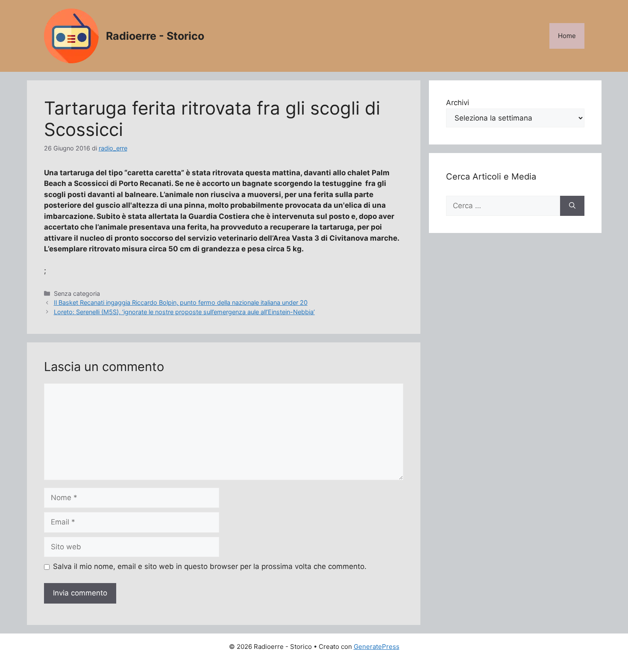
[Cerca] (572, 206)
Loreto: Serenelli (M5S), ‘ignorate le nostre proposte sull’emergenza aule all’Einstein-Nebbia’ (184, 311)
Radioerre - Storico (155, 35)
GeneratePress (376, 646)
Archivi (457, 102)
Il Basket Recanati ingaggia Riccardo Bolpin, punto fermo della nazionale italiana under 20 (181, 302)
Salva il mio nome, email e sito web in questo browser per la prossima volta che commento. (210, 566)
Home (567, 36)
